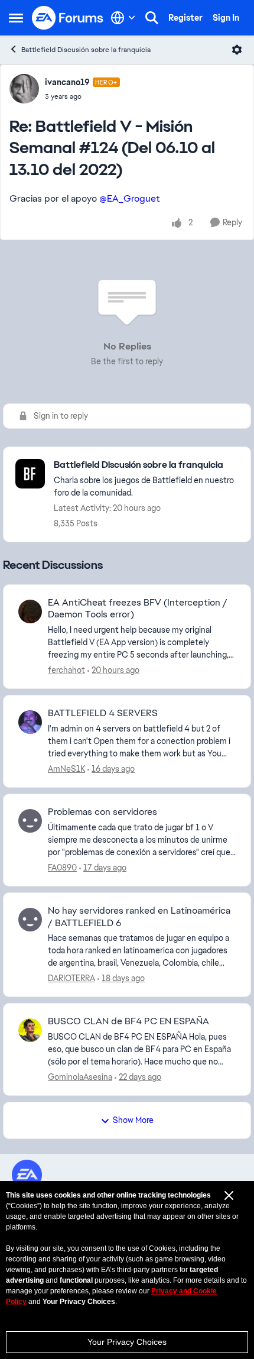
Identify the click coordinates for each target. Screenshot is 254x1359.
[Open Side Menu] (16, 18)
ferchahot (66, 670)
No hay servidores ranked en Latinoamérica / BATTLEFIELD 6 (139, 917)
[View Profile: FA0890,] (30, 821)
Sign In (226, 17)
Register (185, 17)
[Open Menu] (237, 49)
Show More (133, 1120)
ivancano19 (67, 82)
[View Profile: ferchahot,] (30, 611)
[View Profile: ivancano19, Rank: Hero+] (24, 88)
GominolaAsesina (80, 1077)
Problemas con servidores (102, 812)
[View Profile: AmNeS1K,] (30, 722)
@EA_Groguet (129, 198)
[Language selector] (123, 18)
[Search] (152, 18)
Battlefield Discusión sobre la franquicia (86, 49)
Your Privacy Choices (127, 1342)
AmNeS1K (66, 768)
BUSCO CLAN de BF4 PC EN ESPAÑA (128, 1021)
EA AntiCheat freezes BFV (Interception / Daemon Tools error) (137, 609)
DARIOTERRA (71, 978)
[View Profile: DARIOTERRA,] (30, 919)
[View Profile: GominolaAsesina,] (30, 1030)
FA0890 (62, 867)
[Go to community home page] (68, 18)
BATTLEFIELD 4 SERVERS (103, 713)
